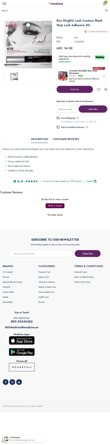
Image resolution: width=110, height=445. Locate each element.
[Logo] (56, 3)
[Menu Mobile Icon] (4, 3)
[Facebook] (5, 382)
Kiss (76, 37)
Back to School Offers (87, 78)
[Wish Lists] (98, 89)
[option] (28, 44)
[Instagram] (12, 382)
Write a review (55, 205)
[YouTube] (19, 382)
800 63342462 (22, 322)
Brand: (59, 37)
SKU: (58, 41)
